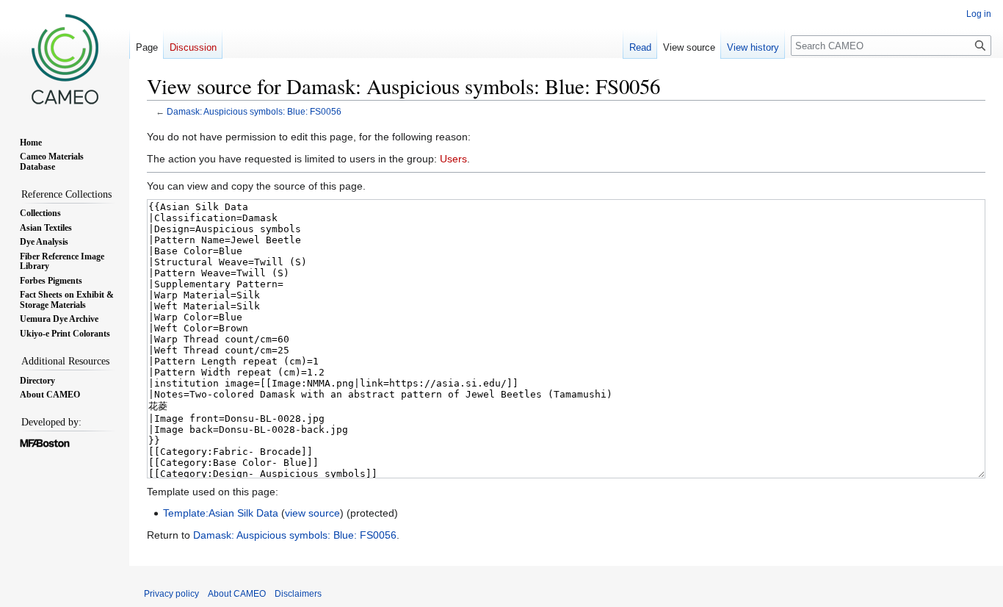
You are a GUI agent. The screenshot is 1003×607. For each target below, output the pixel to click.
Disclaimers (298, 594)
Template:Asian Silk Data (220, 513)
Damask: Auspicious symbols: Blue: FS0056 (254, 111)
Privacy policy (171, 594)
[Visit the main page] (64, 59)
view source (312, 513)
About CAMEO (237, 594)
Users (453, 159)
